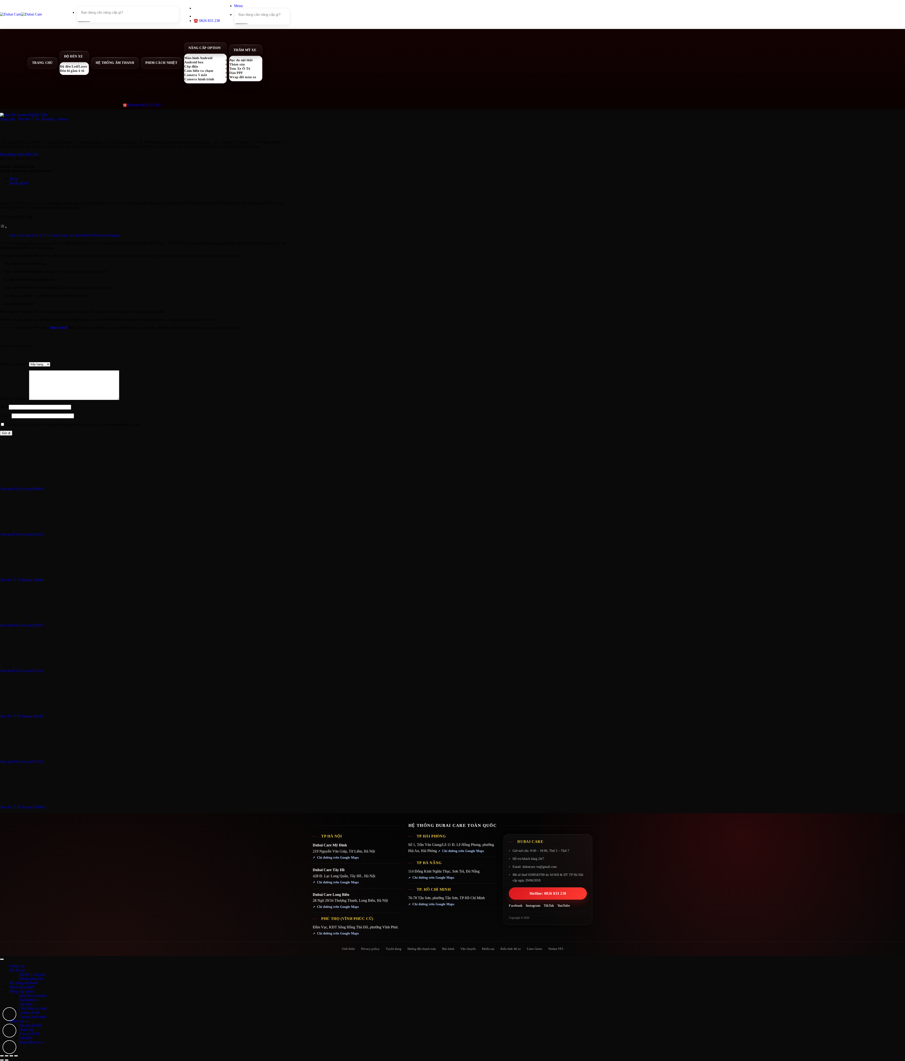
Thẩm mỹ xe (245, 50)
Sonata (63, 119)
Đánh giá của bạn (14, 364)
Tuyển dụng (393, 949)
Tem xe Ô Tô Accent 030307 (22, 625)
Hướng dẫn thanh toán (421, 949)
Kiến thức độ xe (511, 949)
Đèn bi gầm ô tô (72, 71)
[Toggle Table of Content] (3, 227)
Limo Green (534, 949)
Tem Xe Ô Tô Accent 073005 (22, 807)
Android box (28, 1000)
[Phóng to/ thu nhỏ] (2, 1056)
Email (6, 416)
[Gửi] (83, 21)
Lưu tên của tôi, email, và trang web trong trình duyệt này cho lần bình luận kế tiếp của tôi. (73, 425)
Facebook (515, 905)
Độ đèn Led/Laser (32, 974)
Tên (4, 407)
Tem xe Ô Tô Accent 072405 (22, 671)
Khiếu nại (488, 949)
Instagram (533, 905)
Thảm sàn (26, 1030)
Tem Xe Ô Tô (28, 119)
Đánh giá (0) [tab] (18, 183)
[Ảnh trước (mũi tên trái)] (2, 1060)
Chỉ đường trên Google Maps (338, 857)
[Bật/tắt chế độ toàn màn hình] (6, 1056)
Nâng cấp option (205, 48)
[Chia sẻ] (11, 1056)
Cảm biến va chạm (33, 1008)
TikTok (549, 905)
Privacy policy (370, 949)
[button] (238, 6)
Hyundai (48, 119)
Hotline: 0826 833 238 (548, 893)
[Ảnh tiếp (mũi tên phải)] (6, 1060)
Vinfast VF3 (555, 949)
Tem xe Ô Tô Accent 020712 (22, 534)
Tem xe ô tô (58, 328)
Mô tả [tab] (13, 179)
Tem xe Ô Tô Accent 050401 (22, 489)
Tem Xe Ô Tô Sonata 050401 (22, 580)
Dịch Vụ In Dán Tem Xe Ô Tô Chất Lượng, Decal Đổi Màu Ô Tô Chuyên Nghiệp (64, 235)
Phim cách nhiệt (161, 63)
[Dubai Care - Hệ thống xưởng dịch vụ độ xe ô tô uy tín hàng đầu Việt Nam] (21, 14)
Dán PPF (26, 1038)
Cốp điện (26, 1004)
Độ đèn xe (73, 56)
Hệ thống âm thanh (115, 63)
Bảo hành (448, 949)
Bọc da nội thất (30, 1025)
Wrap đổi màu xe (242, 77)
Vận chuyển (468, 949)
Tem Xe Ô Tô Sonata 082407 (22, 716)
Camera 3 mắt (29, 1013)
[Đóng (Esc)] (16, 1056)
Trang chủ (42, 63)
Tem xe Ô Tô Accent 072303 (22, 762)
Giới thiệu (348, 949)
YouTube (563, 905)
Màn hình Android (32, 996)
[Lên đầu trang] (2, 959)
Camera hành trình (199, 79)
